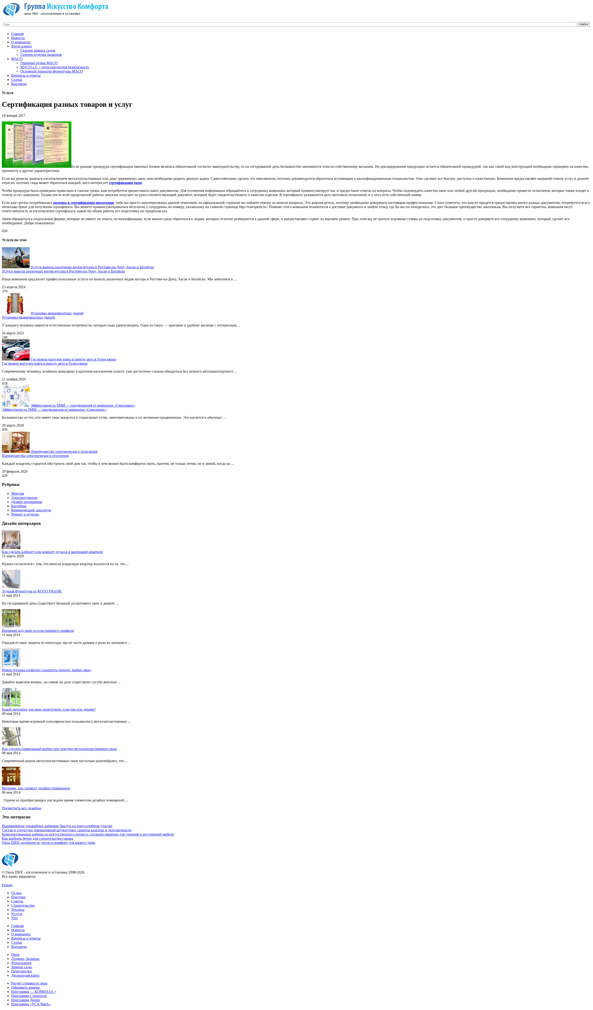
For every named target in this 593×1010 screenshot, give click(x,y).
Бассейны (18, 506)
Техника (17, 910)
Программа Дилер (25, 1000)
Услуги (16, 914)
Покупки (18, 897)
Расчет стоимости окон (29, 983)
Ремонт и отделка (25, 514)
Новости (18, 38)
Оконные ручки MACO (39, 63)
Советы (17, 901)
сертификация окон (125, 183)
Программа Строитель (29, 996)
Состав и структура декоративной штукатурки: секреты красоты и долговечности (67, 830)
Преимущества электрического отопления (64, 451)
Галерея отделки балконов (41, 55)
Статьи (16, 80)
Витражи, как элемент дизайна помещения (36, 788)
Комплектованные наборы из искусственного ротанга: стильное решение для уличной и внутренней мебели (88, 834)
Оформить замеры (25, 987)
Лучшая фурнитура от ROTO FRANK (32, 591)
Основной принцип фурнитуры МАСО (51, 71)
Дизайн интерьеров (26, 502)
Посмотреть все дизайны (21, 808)
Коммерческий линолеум (31, 510)
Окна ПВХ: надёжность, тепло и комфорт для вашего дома (48, 843)
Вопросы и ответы (26, 75)
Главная (17, 34)
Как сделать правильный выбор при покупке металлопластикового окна (59, 749)
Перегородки (21, 971)
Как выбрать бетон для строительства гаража (37, 838)
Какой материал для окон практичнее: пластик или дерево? (49, 709)
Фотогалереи (21, 46)
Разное (7, 885)
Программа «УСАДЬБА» (31, 1004)
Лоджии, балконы (25, 959)
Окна (15, 954)
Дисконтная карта (25, 975)
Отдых (16, 893)
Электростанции (24, 498)
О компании (21, 42)
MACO (16, 59)
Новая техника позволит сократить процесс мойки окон (46, 670)
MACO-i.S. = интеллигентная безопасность (54, 67)
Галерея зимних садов (37, 50)
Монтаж (17, 493)
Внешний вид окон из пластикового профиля (38, 631)
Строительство (23, 905)
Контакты (19, 84)
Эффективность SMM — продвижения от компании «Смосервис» (83, 405)
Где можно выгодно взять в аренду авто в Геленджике (73, 359)
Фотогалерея (21, 963)
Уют (14, 918)
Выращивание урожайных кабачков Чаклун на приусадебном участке (57, 826)
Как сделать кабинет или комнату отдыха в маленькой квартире (52, 552)
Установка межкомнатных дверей (57, 313)
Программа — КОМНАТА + (33, 992)
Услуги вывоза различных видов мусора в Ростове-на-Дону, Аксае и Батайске (92, 267)
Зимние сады (21, 967)
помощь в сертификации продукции (83, 203)
